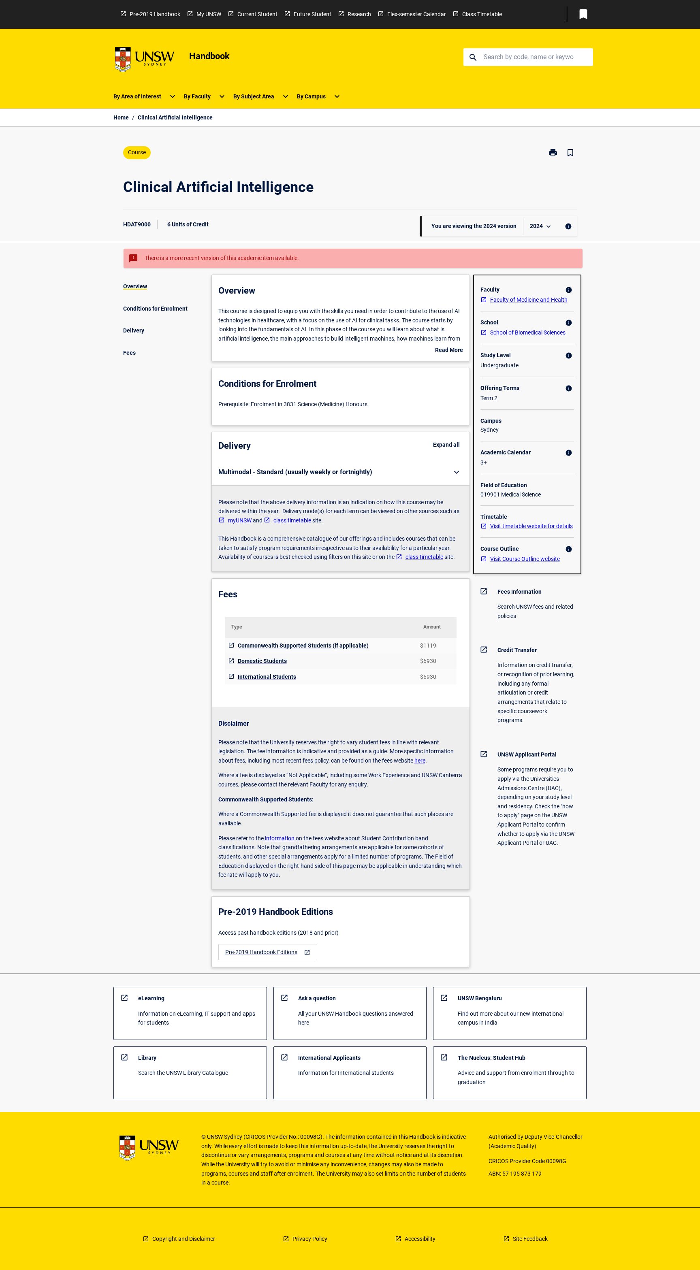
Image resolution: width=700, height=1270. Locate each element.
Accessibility (420, 1239)
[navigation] (267, 952)
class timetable (292, 520)
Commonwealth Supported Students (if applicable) (303, 645)
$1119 (428, 645)
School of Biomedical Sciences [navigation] (528, 332)
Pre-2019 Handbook (155, 14)
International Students (267, 676)
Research (359, 14)
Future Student (312, 14)
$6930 (428, 661)
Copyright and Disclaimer (183, 1239)
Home (121, 117)
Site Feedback (530, 1239)
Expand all (446, 444)
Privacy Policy (309, 1239)
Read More (449, 351)
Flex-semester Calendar (416, 14)
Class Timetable (482, 14)
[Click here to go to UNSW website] (144, 61)
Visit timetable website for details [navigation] (531, 526)
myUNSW (240, 520)
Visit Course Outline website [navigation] (525, 559)
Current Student (257, 14)
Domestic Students (262, 661)
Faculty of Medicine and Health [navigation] (529, 299)
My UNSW (208, 14)
